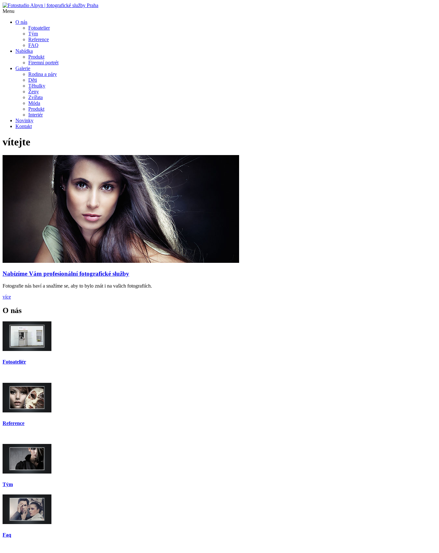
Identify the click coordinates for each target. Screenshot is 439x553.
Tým (33, 33)
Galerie (22, 68)
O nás (21, 22)
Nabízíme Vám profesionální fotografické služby (66, 273)
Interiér (35, 114)
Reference (38, 39)
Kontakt (23, 126)
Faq (7, 535)
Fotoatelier (39, 28)
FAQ (33, 45)
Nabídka (24, 51)
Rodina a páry (42, 74)
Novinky (24, 120)
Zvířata (35, 97)
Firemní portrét (43, 62)
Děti (32, 80)
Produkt (36, 57)
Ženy (33, 91)
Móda (34, 103)
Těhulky (36, 85)
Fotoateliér (14, 361)
